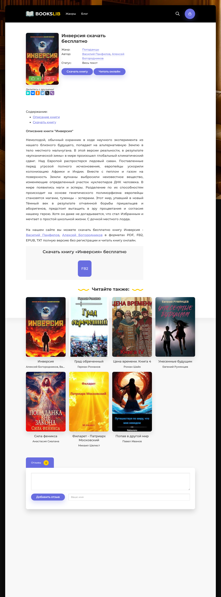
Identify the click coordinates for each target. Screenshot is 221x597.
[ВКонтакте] (33, 93)
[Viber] (52, 93)
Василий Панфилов (96, 54)
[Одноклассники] (38, 93)
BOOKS (47, 14)
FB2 (84, 269)
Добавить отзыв (48, 497)
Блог (84, 13)
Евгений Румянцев (175, 366)
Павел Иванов (132, 441)
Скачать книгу (77, 71)
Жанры (71, 13)
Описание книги (46, 117)
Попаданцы (90, 49)
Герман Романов (89, 366)
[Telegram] (42, 93)
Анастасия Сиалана (45, 441)
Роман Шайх (132, 366)
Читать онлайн (109, 71)
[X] (47, 93)
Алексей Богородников (82, 235)
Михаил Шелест (89, 445)
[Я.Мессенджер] (28, 93)
